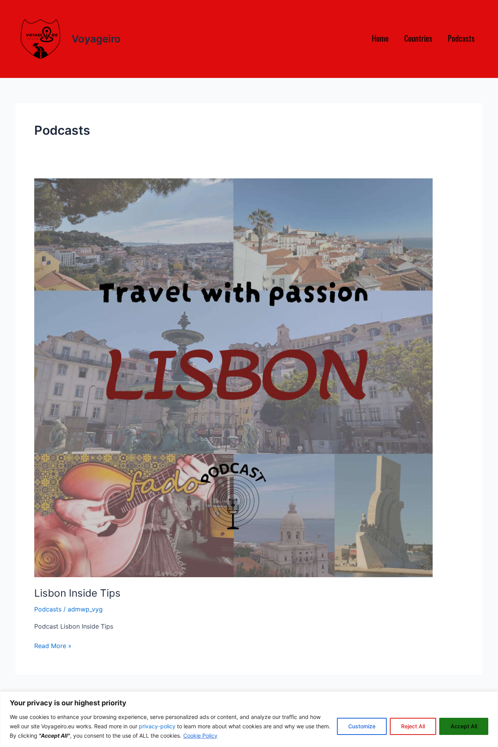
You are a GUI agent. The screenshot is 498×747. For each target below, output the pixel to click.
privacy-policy (157, 726)
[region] (249, 719)
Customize (361, 726)
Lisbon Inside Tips (77, 593)
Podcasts (47, 609)
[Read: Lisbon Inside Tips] (233, 377)
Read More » (53, 646)
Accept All (464, 726)
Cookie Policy (200, 735)
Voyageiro (96, 39)
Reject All (413, 726)
